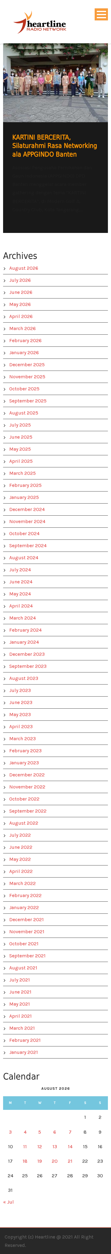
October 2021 (24, 944)
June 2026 (20, 292)
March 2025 (22, 473)
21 (70, 1161)
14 (70, 1146)
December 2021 (26, 919)
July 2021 (19, 980)
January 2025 (24, 497)
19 (39, 1161)
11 (25, 1146)
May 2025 (20, 449)
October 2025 (24, 389)
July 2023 (20, 690)
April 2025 (21, 461)
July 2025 (20, 425)
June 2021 (20, 992)
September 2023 (28, 666)
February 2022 (25, 895)
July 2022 (20, 835)
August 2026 (23, 268)
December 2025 (27, 364)
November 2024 (27, 521)
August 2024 (23, 557)
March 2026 (22, 328)
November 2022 (27, 787)
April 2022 (21, 871)
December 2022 (27, 775)
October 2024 (24, 533)
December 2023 (27, 654)
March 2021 (22, 1028)
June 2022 (20, 847)
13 (54, 1146)
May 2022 (20, 859)
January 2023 (24, 763)
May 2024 (20, 594)
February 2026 (25, 340)
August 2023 (23, 678)
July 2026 (20, 280)
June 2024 (20, 582)
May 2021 (19, 1004)
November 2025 (27, 377)
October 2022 (24, 799)
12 (39, 1146)
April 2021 (20, 1016)
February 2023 (25, 751)
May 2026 (20, 304)
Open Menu (101, 14)
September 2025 (28, 401)
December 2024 (27, 509)
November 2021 (26, 931)
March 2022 (22, 883)
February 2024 (25, 630)
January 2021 (23, 1052)
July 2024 (20, 570)
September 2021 (27, 956)
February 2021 (25, 1040)
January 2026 (24, 352)
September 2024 (28, 545)
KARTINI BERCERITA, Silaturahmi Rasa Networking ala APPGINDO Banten (54, 146)
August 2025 (23, 413)
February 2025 (25, 485)
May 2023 (20, 714)
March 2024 (22, 618)
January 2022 (24, 907)
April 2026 (21, 316)
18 (25, 1161)
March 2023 (22, 738)
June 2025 (20, 437)
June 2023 (20, 702)
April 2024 (21, 606)
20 (55, 1161)
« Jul (8, 1202)
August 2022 (23, 823)
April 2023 (21, 726)
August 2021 (23, 968)
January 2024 (24, 642)
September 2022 (28, 811)
